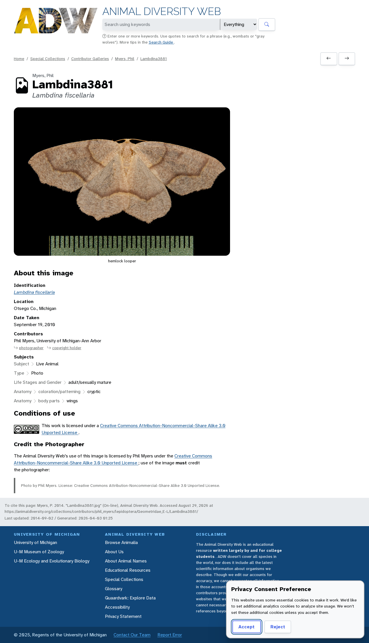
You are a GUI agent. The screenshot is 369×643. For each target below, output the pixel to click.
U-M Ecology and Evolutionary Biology (51, 561)
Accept (246, 627)
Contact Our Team (132, 635)
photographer (31, 347)
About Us (114, 552)
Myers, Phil (124, 58)
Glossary (113, 589)
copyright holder (66, 347)
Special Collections (47, 58)
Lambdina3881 (153, 58)
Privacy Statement (123, 616)
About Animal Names (126, 561)
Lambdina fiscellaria (34, 292)
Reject (277, 627)
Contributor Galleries (90, 58)
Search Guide (161, 42)
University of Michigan (35, 542)
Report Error (169, 635)
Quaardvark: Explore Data (130, 598)
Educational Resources (127, 570)
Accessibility (117, 607)
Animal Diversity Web (161, 11)
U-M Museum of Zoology (39, 552)
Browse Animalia (121, 542)
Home (19, 58)
